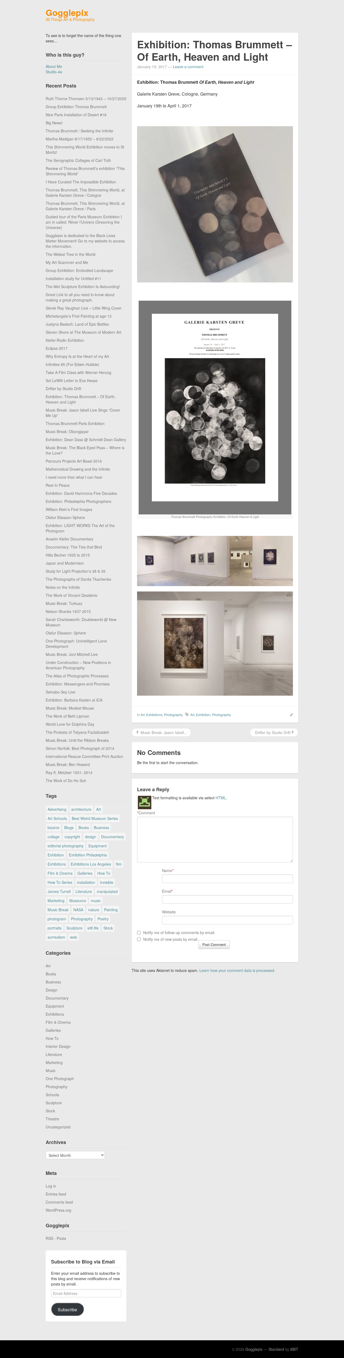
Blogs (69, 827)
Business (101, 827)
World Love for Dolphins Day (70, 724)
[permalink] (289, 714)
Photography (82, 918)
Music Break (58, 909)
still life (93, 928)
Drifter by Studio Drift (63, 388)
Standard (276, 1349)
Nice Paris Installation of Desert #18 (76, 114)
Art (98, 809)
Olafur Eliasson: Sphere (66, 633)
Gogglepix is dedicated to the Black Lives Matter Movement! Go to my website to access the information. (85, 241)
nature (93, 909)
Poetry (103, 918)
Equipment (97, 845)
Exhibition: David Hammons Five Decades (81, 493)
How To (103, 873)
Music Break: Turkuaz (64, 603)
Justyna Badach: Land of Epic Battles (77, 324)
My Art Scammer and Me (67, 262)
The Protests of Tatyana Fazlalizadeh (77, 732)
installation (86, 882)
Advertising (57, 809)
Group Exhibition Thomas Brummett (76, 106)
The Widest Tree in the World (70, 254)
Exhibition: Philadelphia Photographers (78, 501)
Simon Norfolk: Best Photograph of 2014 (80, 748)
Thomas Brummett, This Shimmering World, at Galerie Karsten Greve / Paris (85, 206)
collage (54, 836)
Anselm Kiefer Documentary (69, 539)
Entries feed (56, 1194)
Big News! (54, 122)
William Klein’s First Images (69, 509)
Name (167, 870)
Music (51, 1070)
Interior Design (58, 1046)
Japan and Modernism (65, 563)
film (119, 864)
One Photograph (60, 1078)
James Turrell (59, 891)
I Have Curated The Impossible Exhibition (81, 181)
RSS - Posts (56, 1238)
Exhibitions (57, 864)
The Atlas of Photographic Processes (77, 675)
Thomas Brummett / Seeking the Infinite (79, 130)
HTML (221, 797)
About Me (54, 66)
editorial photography (66, 845)
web (73, 937)
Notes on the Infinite (63, 587)
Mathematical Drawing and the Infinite (78, 469)
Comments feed (59, 1202)
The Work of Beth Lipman (67, 716)
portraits (55, 928)
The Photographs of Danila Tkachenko (78, 579)
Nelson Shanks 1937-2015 (68, 611)
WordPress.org (58, 1210)
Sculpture (74, 928)
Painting (111, 909)
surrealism (56, 937)
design (90, 836)
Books (83, 827)
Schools (52, 1094)
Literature (84, 891)
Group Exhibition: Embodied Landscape (79, 270)
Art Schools (57, 818)
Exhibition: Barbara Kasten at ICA (74, 700)
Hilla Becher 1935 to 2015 (68, 555)
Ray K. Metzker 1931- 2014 (69, 772)
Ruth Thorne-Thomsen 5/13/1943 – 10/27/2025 (86, 98)
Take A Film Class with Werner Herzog (78, 372)
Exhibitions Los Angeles (91, 864)
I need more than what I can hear (74, 477)
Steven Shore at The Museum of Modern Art (83, 332)
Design (52, 990)
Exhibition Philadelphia (88, 855)
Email (166, 891)
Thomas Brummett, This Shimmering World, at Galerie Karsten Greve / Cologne (85, 192)
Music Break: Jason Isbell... (163, 732)
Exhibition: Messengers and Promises (78, 684)
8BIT (294, 1349)
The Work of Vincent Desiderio (72, 595)
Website (169, 911)
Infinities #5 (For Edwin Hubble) (72, 364)
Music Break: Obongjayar (67, 431)
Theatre (52, 1118)
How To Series (60, 882)
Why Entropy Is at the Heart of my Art (77, 356)
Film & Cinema (60, 873)
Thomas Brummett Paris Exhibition (75, 423)
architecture (81, 809)
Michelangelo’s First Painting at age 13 (79, 316)
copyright (72, 836)
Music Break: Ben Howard (68, 764)
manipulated (107, 891)
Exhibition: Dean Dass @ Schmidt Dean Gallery (86, 439)
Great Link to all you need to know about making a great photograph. (80, 297)
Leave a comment (188, 66)
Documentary (112, 836)
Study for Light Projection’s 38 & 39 (75, 571)
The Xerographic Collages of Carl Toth (78, 160)
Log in (51, 1186)
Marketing (56, 900)
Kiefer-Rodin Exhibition (65, 340)
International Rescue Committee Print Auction (84, 756)
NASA (78, 909)
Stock (108, 928)
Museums (77, 900)
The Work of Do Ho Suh (66, 780)
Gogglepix (67, 12)
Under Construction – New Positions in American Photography (78, 665)
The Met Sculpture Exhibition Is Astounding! (83, 286)
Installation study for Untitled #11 (73, 278)
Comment (146, 812)
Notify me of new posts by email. (170, 939)
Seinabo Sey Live (60, 692)
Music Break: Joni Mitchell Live (72, 654)
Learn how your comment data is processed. (237, 970)
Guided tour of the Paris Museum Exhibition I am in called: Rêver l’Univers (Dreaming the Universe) (84, 222)
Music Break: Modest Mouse (70, 708)
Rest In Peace (58, 485)
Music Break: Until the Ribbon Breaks (77, 740)
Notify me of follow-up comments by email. (179, 932)
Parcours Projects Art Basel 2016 (74, 461)
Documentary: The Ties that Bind (74, 547)
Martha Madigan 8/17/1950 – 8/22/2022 (79, 138)
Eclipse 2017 (56, 348)
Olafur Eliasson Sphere (65, 517)
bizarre (53, 827)
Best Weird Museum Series (95, 818)
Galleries (84, 873)
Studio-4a (54, 71)
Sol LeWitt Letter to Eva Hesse (72, 380)
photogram (57, 918)
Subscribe (67, 1309)
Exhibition (56, 855)
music (96, 900)
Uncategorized (58, 1127)
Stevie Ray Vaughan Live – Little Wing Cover (83, 308)
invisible (106, 882)
